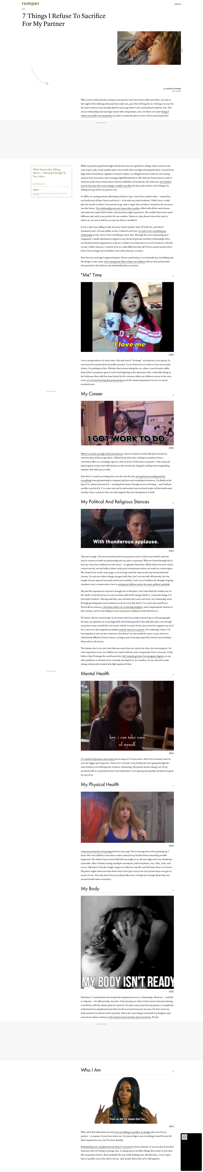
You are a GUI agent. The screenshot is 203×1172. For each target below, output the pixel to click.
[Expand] (183, 1135)
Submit (36, 190)
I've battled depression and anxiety (98, 759)
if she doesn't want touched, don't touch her (129, 1017)
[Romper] (30, 4)
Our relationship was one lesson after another (118, 208)
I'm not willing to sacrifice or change (133, 1132)
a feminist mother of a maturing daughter (122, 607)
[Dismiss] (199, 1135)
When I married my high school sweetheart (102, 453)
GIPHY (171, 354)
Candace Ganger (173, 88)
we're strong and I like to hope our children (124, 261)
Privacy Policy (36, 194)
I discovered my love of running (96, 851)
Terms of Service (61, 193)
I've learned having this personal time (105, 380)
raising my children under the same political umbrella (144, 584)
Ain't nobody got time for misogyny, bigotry (143, 656)
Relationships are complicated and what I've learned (106, 1146)
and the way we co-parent (131, 629)
